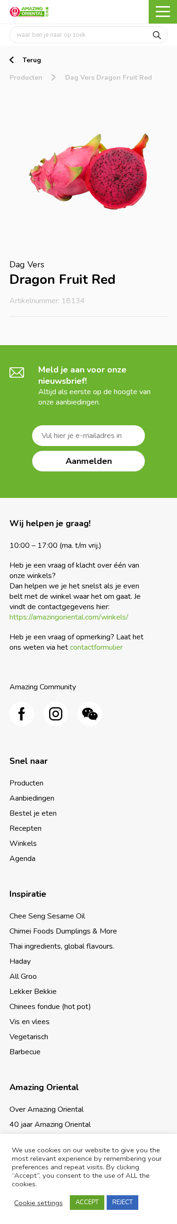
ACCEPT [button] (87, 1202)
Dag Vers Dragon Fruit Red (108, 77)
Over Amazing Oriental (46, 1109)
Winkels (23, 843)
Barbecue (25, 1052)
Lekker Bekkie (33, 991)
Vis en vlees (29, 1022)
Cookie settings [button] (38, 1203)
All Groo (23, 976)
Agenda (22, 858)
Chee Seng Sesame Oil (47, 916)
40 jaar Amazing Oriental (50, 1124)
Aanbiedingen (31, 798)
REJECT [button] (122, 1202)
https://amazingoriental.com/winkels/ (68, 617)
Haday (20, 961)
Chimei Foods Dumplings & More (63, 931)
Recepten (25, 828)
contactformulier (96, 647)
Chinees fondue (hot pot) (50, 1006)
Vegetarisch (28, 1037)
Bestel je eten (33, 813)
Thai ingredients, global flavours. (61, 946)
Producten (25, 77)
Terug (32, 60)
